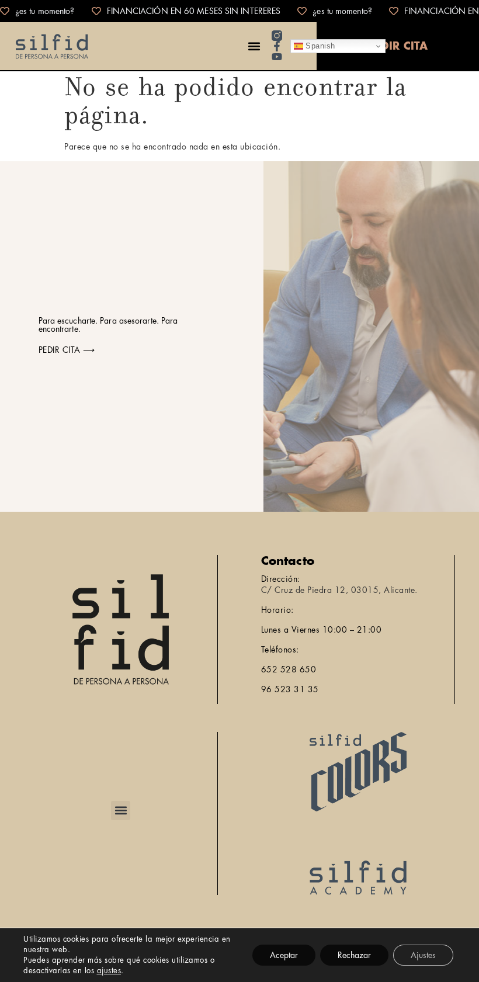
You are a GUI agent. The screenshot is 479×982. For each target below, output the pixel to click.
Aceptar (284, 955)
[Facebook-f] (277, 46)
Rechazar (354, 955)
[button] (253, 46)
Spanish (319, 45)
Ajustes (423, 955)
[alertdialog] (239, 11)
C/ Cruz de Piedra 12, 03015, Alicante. (339, 590)
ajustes (109, 970)
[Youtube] (277, 56)
